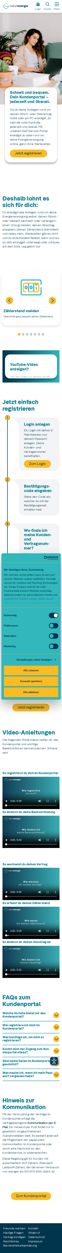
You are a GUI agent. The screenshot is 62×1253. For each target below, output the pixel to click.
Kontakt (33, 1228)
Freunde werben (14, 1228)
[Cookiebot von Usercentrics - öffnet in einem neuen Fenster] (44, 558)
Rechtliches (11, 1241)
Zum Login (37, 464)
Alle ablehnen (31, 692)
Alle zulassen (31, 670)
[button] (4, 300)
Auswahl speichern (31, 681)
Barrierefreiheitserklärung (20, 1245)
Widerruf (34, 1232)
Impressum (35, 1241)
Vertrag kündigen (14, 1237)
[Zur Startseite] (17, 7)
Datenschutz (36, 1237)
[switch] (53, 625)
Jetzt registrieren (28, 153)
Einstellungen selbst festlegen (34, 659)
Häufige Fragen (13, 1232)
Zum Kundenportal (31, 1196)
